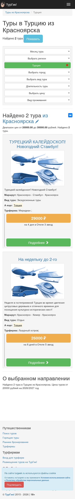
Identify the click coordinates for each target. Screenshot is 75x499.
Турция (36, 65)
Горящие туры (11, 437)
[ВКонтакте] (70, 115)
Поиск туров (9, 433)
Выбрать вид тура (37, 79)
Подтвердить (14, 484)
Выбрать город (36, 72)
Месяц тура (36, 51)
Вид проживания (36, 100)
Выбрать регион (37, 58)
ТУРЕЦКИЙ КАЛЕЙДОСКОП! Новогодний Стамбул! (37, 144)
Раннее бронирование (15, 442)
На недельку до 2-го (37, 259)
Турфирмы (9, 446)
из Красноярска (25, 118)
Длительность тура (37, 86)
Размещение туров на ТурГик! (20, 462)
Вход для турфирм (13, 457)
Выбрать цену (37, 93)
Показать (33, 38)
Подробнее (37, 242)
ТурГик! (11, 4)
